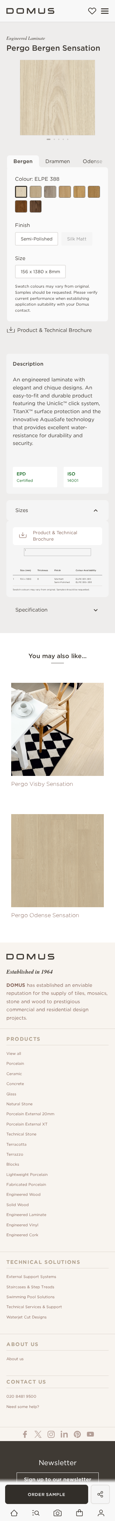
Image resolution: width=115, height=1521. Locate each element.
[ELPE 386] (36, 206)
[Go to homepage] (14, 1513)
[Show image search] (57, 1513)
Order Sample (46, 1494)
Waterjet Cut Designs (26, 1317)
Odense (92, 161)
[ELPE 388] (21, 192)
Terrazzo (14, 1154)
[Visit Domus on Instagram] (51, 1434)
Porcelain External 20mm (30, 1113)
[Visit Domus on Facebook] (25, 1434)
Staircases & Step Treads (30, 1286)
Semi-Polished (36, 238)
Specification (31, 610)
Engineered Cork (22, 1234)
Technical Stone (21, 1134)
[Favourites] (92, 11)
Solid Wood (17, 1204)
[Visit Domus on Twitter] (38, 1434)
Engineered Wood (23, 1194)
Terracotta (16, 1144)
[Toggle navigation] (105, 11)
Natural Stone (19, 1103)
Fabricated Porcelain (26, 1184)
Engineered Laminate (26, 1214)
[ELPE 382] (36, 192)
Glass (11, 1093)
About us (15, 1358)
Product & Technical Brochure (54, 330)
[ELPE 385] (94, 192)
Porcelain (15, 1063)
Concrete (15, 1083)
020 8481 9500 (21, 1396)
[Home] (30, 11)
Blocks (12, 1164)
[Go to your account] (101, 1513)
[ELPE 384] (65, 192)
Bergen (23, 161)
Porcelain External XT (27, 1124)
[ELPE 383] (79, 192)
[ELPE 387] (21, 206)
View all (13, 1053)
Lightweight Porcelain (27, 1174)
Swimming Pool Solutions (30, 1296)
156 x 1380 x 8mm (40, 271)
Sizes (21, 510)
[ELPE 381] (50, 192)
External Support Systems (31, 1276)
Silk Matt (77, 238)
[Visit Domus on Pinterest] (77, 1434)
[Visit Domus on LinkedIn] (64, 1434)
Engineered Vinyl (22, 1224)
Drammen (57, 161)
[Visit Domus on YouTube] (90, 1434)
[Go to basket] (79, 1513)
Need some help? (22, 1406)
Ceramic (14, 1073)
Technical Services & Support (34, 1306)
